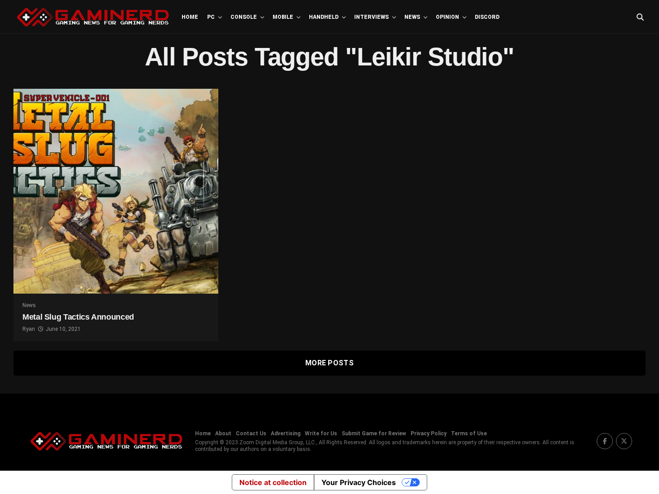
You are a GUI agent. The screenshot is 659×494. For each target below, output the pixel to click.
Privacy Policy (429, 433)
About (223, 433)
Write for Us (321, 433)
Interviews (371, 17)
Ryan (28, 329)
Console (243, 17)
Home (190, 17)
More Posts (329, 363)
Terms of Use (469, 433)
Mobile (283, 17)
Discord (487, 17)
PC (211, 17)
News (412, 17)
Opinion (447, 17)
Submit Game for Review (374, 433)
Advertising (285, 433)
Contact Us (251, 433)
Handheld (323, 17)
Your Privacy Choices (358, 482)
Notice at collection (273, 482)
